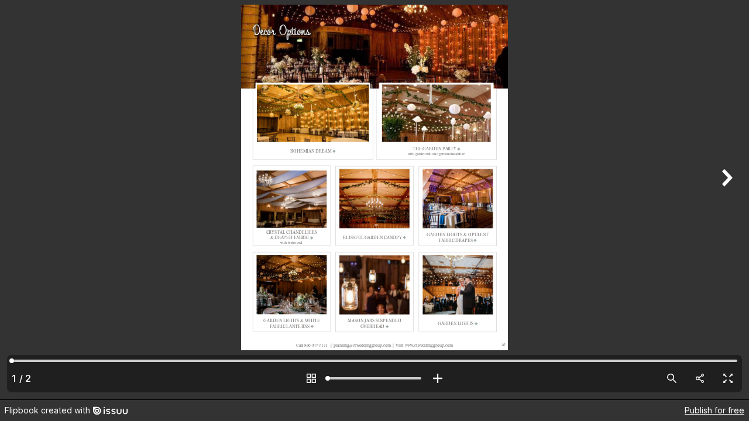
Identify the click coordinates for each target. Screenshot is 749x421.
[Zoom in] (437, 378)
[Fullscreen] (728, 378)
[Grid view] (311, 378)
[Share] (700, 378)
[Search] (671, 378)
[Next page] (725, 199)
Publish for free (714, 410)
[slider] (374, 378)
